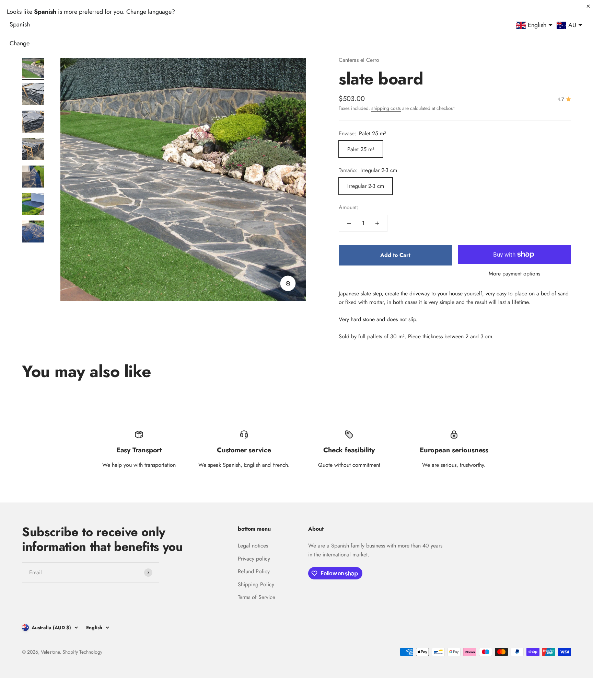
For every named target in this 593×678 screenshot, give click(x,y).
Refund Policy (254, 571)
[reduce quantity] (349, 223)
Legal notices (253, 546)
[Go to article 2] (33, 95)
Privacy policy (254, 559)
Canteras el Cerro (359, 60)
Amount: (348, 207)
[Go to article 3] (33, 123)
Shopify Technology (82, 651)
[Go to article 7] (33, 233)
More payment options (514, 274)
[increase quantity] (377, 223)
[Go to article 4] (33, 150)
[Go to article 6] (33, 205)
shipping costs (386, 108)
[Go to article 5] (33, 178)
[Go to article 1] (33, 68)
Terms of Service (256, 597)
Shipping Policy (256, 584)
